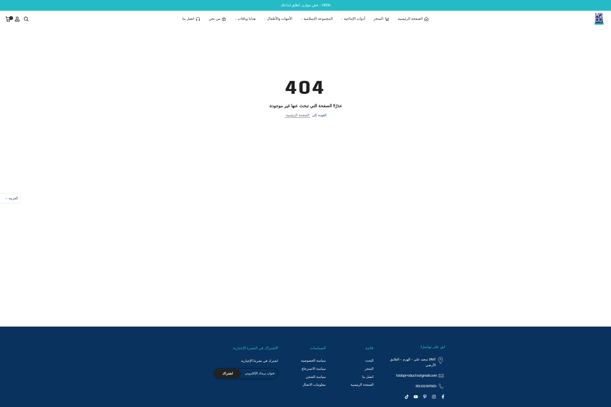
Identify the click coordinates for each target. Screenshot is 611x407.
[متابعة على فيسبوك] (443, 397)
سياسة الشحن (316, 376)
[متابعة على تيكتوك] (407, 397)
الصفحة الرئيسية (410, 19)
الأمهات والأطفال (279, 19)
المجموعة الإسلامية (318, 19)
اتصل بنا (188, 19)
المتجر (378, 19)
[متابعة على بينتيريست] (425, 397)
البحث (369, 360)
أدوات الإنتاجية (354, 19)
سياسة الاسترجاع (314, 368)
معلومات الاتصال (314, 384)
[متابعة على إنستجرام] (434, 397)
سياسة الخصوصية (313, 360)
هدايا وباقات (247, 19)
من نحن (214, 19)
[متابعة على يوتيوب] (416, 397)
